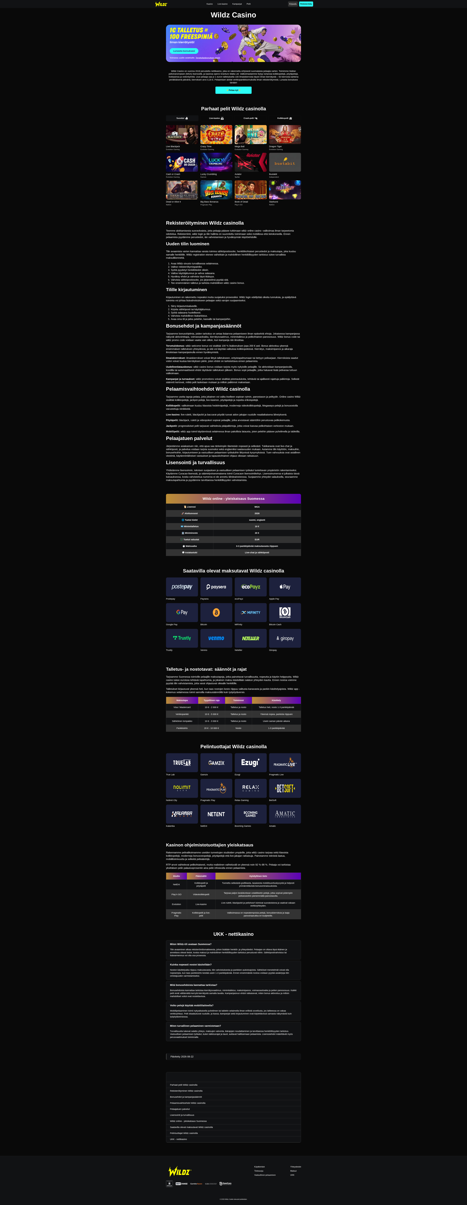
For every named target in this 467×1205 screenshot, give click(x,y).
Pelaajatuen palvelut (180, 1109)
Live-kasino (214, 118)
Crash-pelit (249, 118)
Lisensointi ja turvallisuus (182, 1115)
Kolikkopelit (282, 118)
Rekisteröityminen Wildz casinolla (186, 1091)
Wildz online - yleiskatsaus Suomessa (188, 1121)
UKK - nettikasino (178, 1139)
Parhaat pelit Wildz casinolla (183, 1085)
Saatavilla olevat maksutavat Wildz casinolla (191, 1127)
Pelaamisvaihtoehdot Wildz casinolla (187, 1103)
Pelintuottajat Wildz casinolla (184, 1133)
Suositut (180, 118)
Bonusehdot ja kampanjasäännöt (186, 1097)
